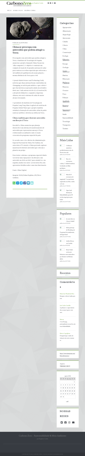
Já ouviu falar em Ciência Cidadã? (70, 220)
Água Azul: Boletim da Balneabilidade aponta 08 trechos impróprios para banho (66, 195)
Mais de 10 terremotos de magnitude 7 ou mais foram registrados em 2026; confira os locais (67, 179)
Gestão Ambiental (66, 71)
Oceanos (65, 90)
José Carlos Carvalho (65, 305)
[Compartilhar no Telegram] (17, 183)
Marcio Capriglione (65, 333)
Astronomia (66, 38)
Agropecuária (67, 27)
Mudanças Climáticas (66, 83)
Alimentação (67, 31)
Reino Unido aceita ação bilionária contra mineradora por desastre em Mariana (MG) (67, 254)
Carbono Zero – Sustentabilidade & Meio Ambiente (42, 435)
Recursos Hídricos (65, 106)
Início (9, 10)
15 (74, 388)
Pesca (64, 94)
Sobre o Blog (18, 10)
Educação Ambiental (66, 60)
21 (72, 391)
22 (74, 391)
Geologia (65, 67)
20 (70, 391)
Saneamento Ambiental (67, 110)
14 (72, 388)
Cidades (65, 41)
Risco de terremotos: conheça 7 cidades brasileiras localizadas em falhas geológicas (67, 163)
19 (67, 391)
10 (63, 388)
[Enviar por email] (28, 183)
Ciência (65, 45)
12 (67, 388)
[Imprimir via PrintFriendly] (31, 183)
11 (65, 388)
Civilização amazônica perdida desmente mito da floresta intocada (66, 149)
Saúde (65, 114)
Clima (64, 48)
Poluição (65, 97)
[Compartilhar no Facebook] (24, 183)
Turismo (65, 128)
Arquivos (62, 364)
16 (61, 391)
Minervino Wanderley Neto (67, 294)
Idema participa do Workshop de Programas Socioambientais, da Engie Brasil (67, 231)
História (65, 75)
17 (63, 391)
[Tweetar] (21, 183)
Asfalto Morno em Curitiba (70, 242)
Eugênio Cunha (29, 10)
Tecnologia (66, 121)
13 (69, 388)
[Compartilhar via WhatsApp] (14, 183)
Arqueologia (67, 34)
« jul (67, 401)
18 (65, 391)
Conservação (67, 52)
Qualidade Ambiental (66, 101)
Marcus (62, 319)
